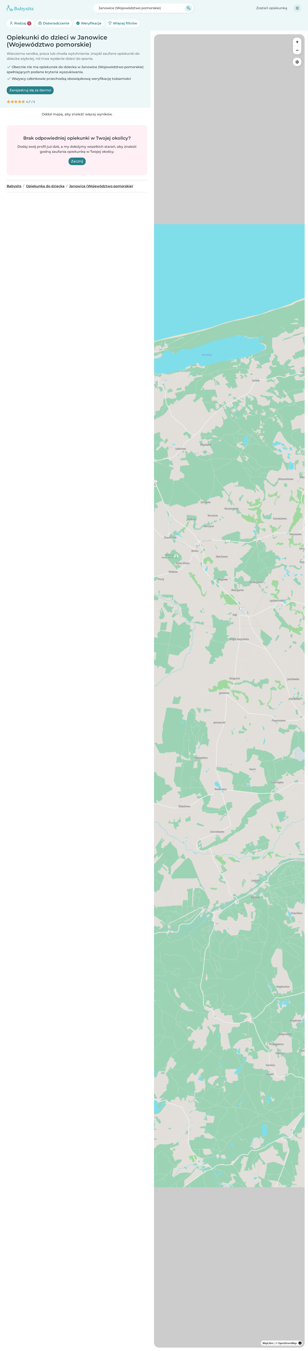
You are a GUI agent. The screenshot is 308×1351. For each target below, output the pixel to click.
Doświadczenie (55, 23)
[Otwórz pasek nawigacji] (297, 8)
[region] (229, 691)
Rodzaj (21, 23)
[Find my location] (297, 62)
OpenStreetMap (287, 1343)
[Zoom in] (297, 42)
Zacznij (77, 161)
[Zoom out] (297, 50)
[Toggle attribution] (300, 1343)
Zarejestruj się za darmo (30, 90)
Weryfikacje (90, 23)
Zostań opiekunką (271, 8)
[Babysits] (20, 8)
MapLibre (268, 1343)
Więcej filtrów (124, 23)
